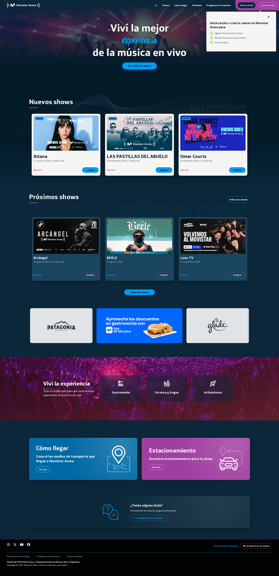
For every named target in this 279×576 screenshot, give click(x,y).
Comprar (90, 170)
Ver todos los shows (139, 65)
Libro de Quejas (74, 556)
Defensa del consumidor (226, 546)
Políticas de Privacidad (18, 556)
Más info (37, 170)
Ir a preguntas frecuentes (148, 517)
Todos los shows (238, 199)
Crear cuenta (268, 5)
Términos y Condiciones (48, 556)
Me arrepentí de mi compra (256, 546)
